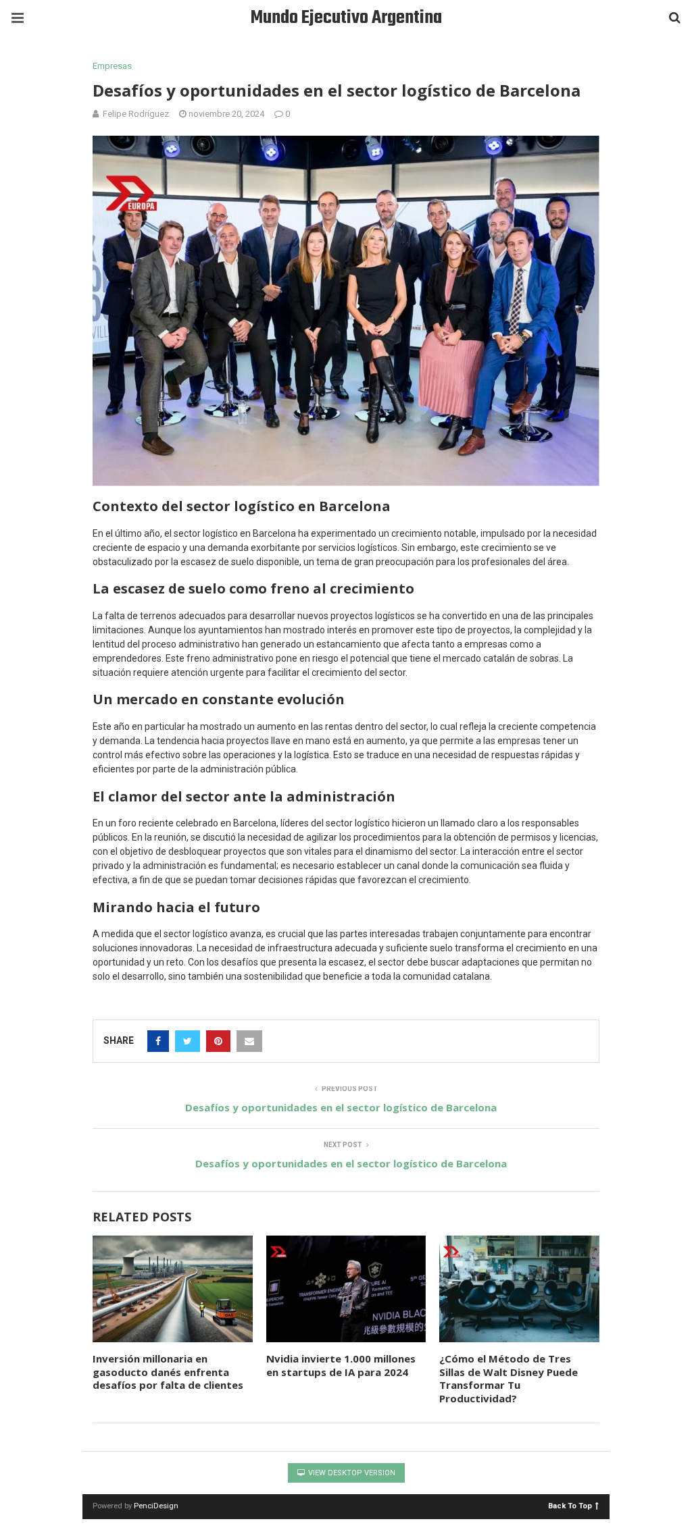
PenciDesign (156, 1506)
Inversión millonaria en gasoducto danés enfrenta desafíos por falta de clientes (168, 1372)
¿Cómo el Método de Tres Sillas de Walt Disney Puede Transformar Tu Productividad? (508, 1378)
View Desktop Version (350, 1473)
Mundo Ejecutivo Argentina (346, 17)
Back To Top (570, 1505)
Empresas (112, 66)
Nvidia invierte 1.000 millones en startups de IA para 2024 (341, 1365)
